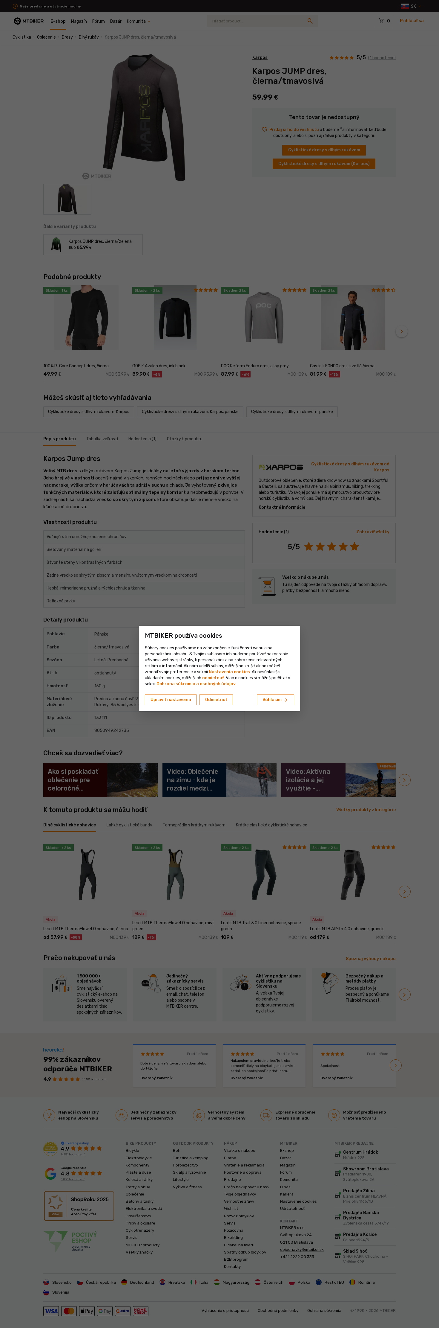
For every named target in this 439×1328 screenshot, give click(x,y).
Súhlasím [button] (275, 700)
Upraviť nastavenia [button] (171, 699)
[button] (213, 677)
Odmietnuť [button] (216, 699)
